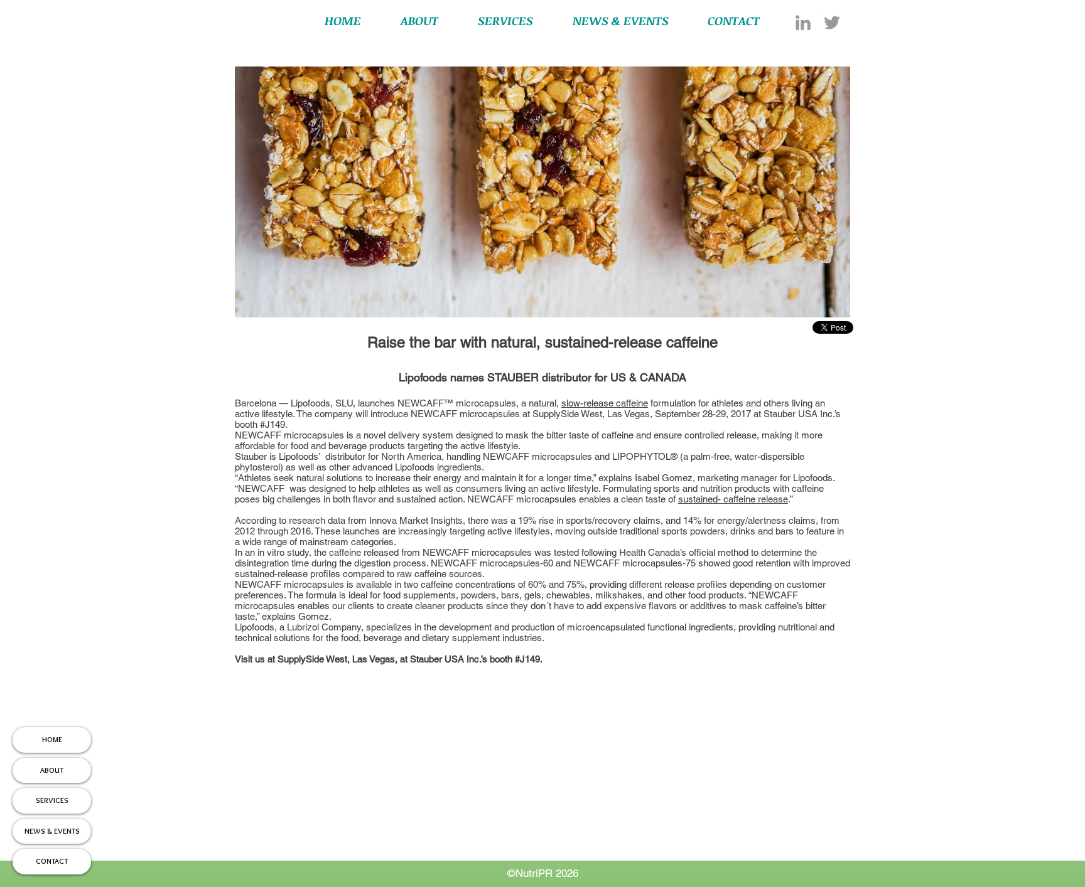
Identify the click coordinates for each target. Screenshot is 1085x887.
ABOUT (51, 770)
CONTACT (52, 861)
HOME (52, 739)
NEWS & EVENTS (52, 831)
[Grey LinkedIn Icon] (803, 22)
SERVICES (52, 800)
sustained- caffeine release (733, 499)
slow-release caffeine (604, 403)
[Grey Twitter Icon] (832, 22)
